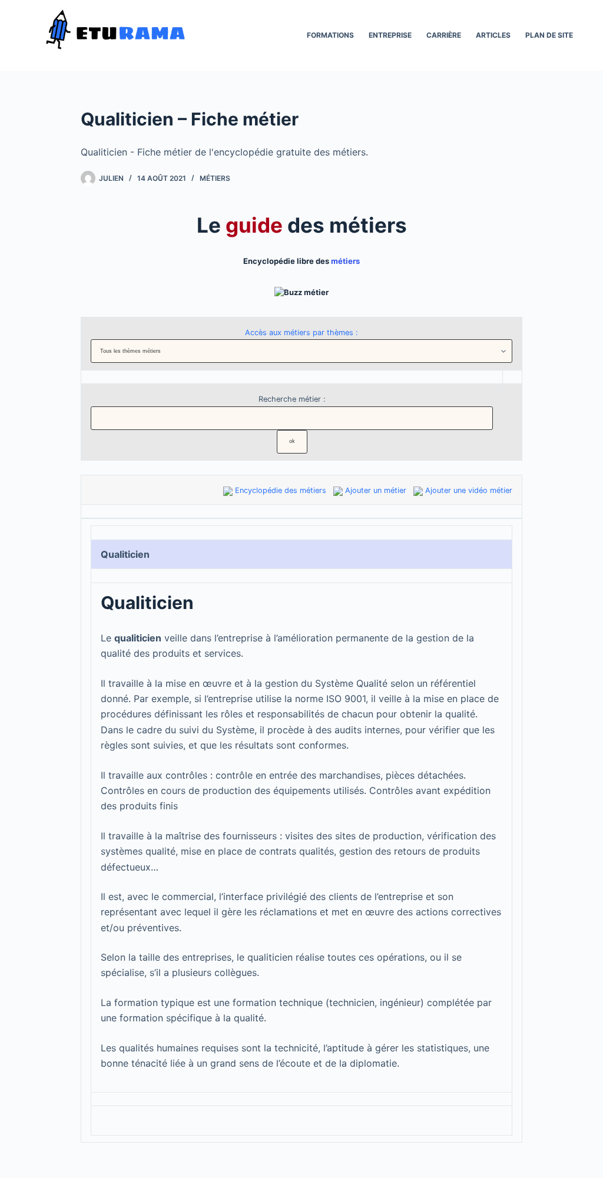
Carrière (443, 35)
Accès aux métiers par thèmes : (301, 332)
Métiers (215, 178)
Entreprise (390, 35)
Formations (330, 35)
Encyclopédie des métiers (280, 490)
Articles (493, 35)
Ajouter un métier (375, 490)
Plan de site (549, 35)
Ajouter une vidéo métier (468, 490)
